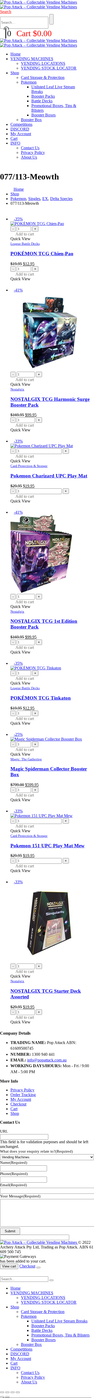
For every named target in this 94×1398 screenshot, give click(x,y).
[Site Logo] (38, 4)
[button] (5, 11)
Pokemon (29, 82)
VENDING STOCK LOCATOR (49, 68)
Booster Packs (43, 96)
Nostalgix (17, 389)
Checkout (18, 1104)
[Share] (12, 1392)
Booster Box (31, 119)
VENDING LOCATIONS (43, 63)
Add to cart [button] (24, 234)
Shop (14, 73)
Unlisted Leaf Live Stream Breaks (59, 1321)
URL (4, 1131)
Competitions (21, 124)
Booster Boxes (43, 115)
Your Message (20, 1196)
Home (15, 54)
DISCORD (19, 129)
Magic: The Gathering (26, 759)
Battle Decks (41, 101)
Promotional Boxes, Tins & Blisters (60, 1335)
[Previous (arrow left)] (2, 1397)
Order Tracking (23, 1094)
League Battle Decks (25, 244)
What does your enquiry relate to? (36, 1151)
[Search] (51, 19)
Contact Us (30, 148)
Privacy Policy (33, 152)
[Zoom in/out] (2, 1392)
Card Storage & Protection (42, 77)
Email (13, 1185)
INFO (15, 143)
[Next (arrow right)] (7, 1397)
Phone (14, 1174)
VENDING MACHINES (31, 59)
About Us (29, 157)
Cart (13, 138)
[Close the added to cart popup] (38, 1267)
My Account (20, 134)
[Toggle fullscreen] (7, 1392)
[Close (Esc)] (18, 1392)
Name (13, 1162)
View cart (9, 1266)
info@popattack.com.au (47, 1060)
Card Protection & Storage (29, 466)
